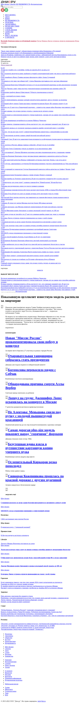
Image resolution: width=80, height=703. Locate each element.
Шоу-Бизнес (9, 647)
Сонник (3, 43)
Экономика (9, 636)
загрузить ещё (6, 265)
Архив (7, 667)
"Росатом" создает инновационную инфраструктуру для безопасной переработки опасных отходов (36, 624)
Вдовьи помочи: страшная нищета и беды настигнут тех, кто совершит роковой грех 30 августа (35, 284)
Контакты (8, 676)
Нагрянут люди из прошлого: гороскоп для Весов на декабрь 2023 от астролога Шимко (32, 588)
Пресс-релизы (10, 665)
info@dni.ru (42, 701)
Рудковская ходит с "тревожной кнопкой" (16, 527)
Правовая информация (13, 678)
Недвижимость (10, 643)
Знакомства (9, 656)
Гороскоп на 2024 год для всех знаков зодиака (17, 584)
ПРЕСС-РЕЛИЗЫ (11, 35)
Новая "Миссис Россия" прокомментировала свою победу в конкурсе (31, 341)
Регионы (8, 654)
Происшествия (10, 641)
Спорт (7, 652)
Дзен (6, 693)
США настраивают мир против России (15, 519)
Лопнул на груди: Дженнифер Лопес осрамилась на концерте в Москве (33, 400)
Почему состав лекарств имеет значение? (15, 602)
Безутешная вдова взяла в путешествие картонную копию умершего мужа (29, 448)
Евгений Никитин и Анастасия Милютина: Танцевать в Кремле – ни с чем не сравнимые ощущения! (37, 615)
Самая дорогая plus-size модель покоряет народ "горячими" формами (34, 432)
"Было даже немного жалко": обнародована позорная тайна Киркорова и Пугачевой (31, 51)
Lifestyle (13, 4)
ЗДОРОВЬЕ (9, 22)
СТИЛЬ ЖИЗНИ (11, 30)
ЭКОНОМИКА (10, 24)
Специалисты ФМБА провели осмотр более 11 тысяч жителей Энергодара (27, 627)
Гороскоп (8, 660)
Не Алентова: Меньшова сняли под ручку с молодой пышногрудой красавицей (33, 416)
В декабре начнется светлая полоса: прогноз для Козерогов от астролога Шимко (29, 586)
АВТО (7, 17)
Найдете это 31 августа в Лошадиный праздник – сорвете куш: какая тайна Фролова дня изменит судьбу (38, 289)
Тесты (39, 41)
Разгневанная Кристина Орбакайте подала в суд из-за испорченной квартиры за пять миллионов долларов (39, 288)
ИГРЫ (7, 34)
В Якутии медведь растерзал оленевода (15, 535)
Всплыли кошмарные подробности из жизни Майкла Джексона (23, 278)
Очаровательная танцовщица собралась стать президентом (28, 358)
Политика (8, 634)
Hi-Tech (7, 639)
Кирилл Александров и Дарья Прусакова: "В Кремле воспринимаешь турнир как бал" (31, 612)
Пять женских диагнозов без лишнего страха (17, 596)
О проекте (8, 671)
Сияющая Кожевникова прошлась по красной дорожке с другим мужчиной (34, 478)
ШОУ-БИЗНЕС (10, 15)
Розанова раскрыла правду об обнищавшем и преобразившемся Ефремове (27, 53)
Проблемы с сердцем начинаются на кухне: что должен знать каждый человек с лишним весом (35, 598)
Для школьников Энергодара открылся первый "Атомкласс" (22, 629)
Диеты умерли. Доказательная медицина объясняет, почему (22, 600)
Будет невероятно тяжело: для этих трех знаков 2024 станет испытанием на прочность (31, 582)
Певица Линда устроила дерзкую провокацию (58, 41)
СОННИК (8, 28)
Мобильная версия (11, 684)
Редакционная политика (13, 680)
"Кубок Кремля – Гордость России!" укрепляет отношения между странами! (28, 610)
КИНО (7, 18)
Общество (8, 638)
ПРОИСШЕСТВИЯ (12, 26)
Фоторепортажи (36, 4)
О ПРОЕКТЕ (9, 37)
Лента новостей (6, 65)
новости (40, 270)
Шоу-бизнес (5, 4)
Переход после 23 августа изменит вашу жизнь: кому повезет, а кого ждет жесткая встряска (33, 57)
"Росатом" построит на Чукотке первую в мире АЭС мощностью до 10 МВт (28, 625)
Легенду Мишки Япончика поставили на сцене (18, 543)
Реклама (8, 674)
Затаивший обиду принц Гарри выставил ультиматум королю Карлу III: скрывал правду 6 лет (34, 286)
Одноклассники (10, 691)
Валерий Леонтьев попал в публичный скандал (19, 41)
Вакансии (8, 673)
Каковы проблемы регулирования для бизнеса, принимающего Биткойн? (27, 614)
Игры (77, 41)
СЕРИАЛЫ (9, 32)
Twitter (7, 687)
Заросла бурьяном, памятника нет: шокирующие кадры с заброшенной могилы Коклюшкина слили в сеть (38, 55)
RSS (6, 695)
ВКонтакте (9, 689)
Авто (7, 650)
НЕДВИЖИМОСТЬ (23, 4)
